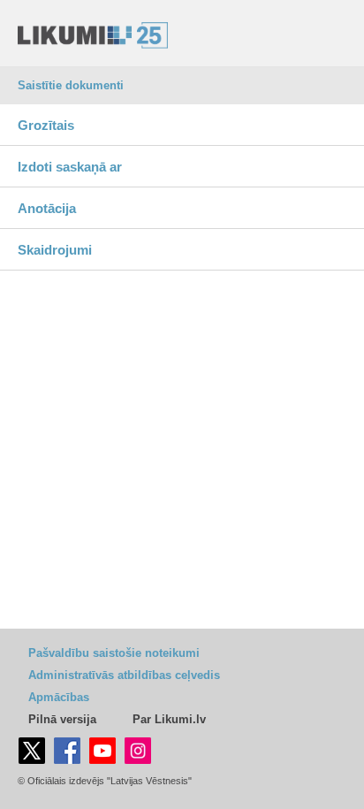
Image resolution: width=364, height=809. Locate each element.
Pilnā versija (62, 719)
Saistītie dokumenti (71, 85)
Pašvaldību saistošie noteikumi (114, 653)
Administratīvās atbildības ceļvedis (124, 675)
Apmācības (58, 697)
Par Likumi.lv (169, 719)
